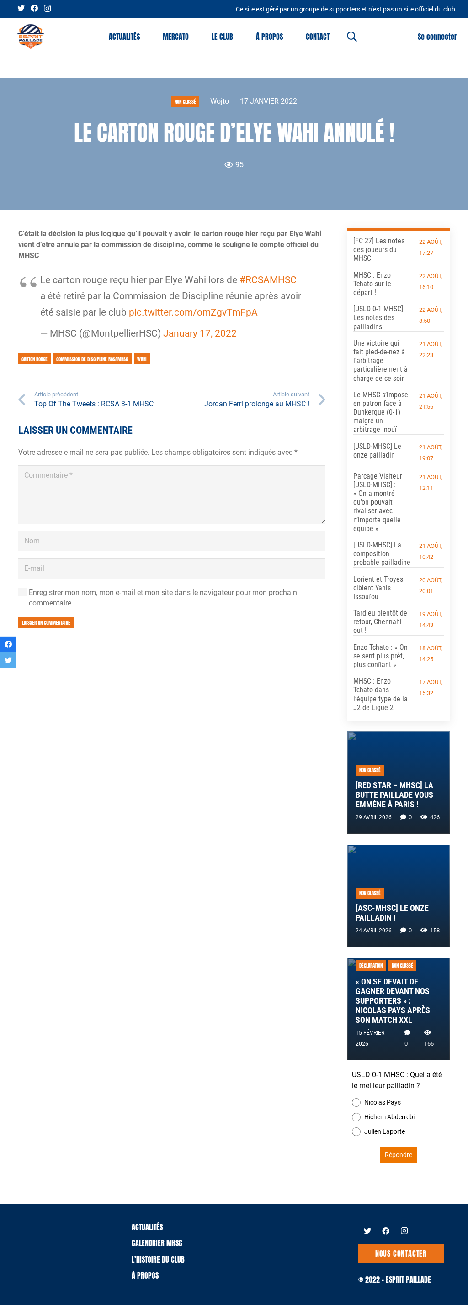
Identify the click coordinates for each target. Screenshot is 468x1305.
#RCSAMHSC (268, 279)
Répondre (398, 1154)
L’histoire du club (158, 1259)
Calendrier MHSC (157, 1242)
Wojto (219, 101)
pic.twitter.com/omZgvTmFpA (193, 312)
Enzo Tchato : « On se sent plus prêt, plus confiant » (380, 656)
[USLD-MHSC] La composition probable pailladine (381, 554)
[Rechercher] (352, 36)
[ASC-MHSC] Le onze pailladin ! (392, 913)
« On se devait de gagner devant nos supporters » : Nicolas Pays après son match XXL (393, 1001)
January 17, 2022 (200, 333)
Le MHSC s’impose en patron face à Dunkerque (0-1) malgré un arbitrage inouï (380, 412)
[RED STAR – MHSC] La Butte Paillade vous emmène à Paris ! (394, 795)
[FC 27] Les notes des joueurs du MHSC (378, 250)
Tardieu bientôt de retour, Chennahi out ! (380, 622)
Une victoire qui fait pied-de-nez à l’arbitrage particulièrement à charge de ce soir (380, 361)
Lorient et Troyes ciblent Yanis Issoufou (378, 588)
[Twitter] (21, 8)
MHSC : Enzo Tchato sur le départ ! (372, 284)
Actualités (147, 1226)
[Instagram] (47, 9)
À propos (145, 1275)
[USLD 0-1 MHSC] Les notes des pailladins (378, 318)
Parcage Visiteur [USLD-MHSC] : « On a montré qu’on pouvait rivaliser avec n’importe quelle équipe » (377, 502)
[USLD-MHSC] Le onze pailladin (377, 450)
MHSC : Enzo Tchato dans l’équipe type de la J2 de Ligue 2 (380, 694)
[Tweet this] (8, 660)
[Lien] (31, 37)
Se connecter (437, 36)
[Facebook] (34, 8)
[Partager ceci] (8, 644)
